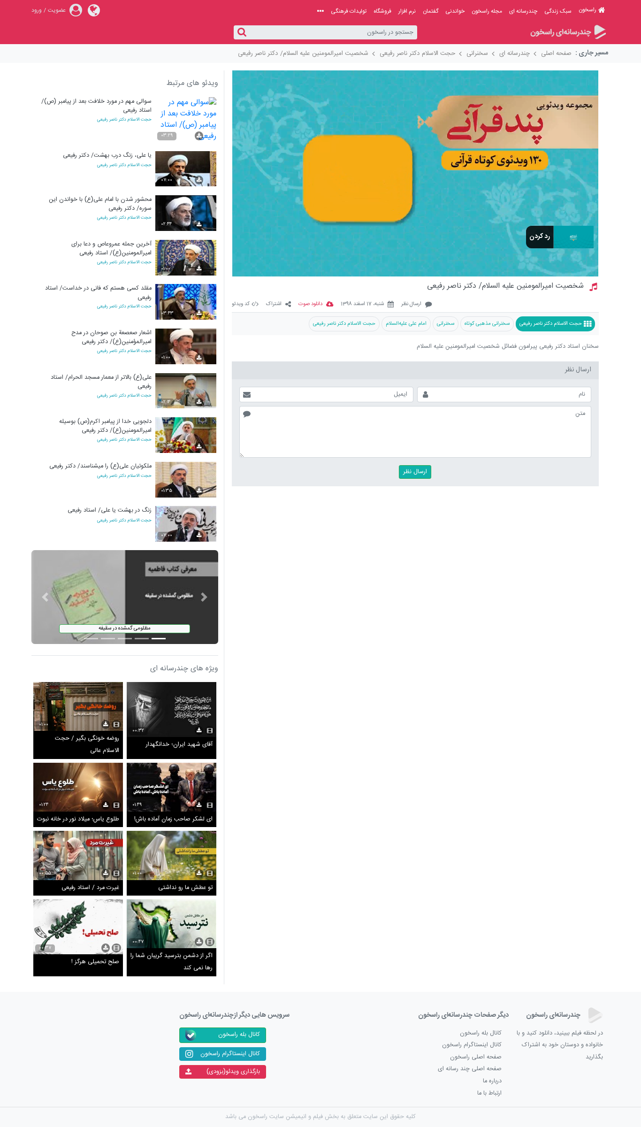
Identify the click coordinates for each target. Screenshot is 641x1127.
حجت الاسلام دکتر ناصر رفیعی (417, 53)
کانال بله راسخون (481, 1033)
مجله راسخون (487, 11)
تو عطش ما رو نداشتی (185, 888)
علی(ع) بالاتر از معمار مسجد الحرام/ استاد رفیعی (101, 382)
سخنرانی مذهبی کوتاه (487, 323)
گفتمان (430, 11)
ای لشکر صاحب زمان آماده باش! (173, 819)
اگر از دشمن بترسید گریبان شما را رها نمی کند (171, 962)
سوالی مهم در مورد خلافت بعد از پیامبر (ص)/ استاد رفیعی (96, 106)
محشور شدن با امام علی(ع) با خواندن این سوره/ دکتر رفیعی (100, 204)
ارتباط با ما (489, 1093)
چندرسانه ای (523, 11)
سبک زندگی (558, 11)
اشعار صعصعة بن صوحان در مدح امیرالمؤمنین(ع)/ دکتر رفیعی (111, 337)
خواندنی (455, 11)
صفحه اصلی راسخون (476, 1057)
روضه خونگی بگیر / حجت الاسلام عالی (87, 745)
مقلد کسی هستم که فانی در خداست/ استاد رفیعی (98, 292)
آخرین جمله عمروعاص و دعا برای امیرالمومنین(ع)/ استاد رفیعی (111, 248)
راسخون (587, 10)
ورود (36, 10)
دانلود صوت (310, 304)
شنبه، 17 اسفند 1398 (362, 304)
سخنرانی (477, 53)
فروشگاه (382, 11)
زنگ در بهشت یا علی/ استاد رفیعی (110, 510)
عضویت (57, 10)
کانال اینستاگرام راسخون (472, 1045)
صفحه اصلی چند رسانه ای (470, 1069)
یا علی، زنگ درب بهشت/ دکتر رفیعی (107, 155)
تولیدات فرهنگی (348, 11)
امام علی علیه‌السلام (406, 323)
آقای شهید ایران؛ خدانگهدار (179, 745)
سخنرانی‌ (445, 323)
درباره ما (492, 1081)
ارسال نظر (411, 304)
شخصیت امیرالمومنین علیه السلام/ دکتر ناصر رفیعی (303, 53)
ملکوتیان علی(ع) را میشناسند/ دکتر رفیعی (100, 466)
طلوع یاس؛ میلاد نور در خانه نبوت (78, 819)
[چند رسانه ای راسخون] (567, 32)
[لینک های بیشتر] (320, 11)
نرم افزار (407, 11)
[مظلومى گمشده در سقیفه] (124, 597)
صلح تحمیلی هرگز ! (95, 962)
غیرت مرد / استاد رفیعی (90, 888)
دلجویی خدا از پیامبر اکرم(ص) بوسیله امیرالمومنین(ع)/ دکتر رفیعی (105, 426)
